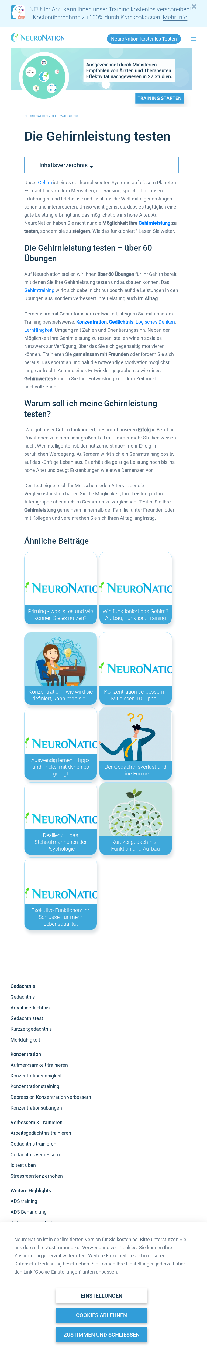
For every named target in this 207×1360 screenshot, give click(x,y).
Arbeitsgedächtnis (30, 1007)
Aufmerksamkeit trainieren (39, 1065)
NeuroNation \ (37, 116)
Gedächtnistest (27, 1018)
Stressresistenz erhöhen (37, 1176)
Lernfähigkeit (38, 330)
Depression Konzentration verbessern (51, 1097)
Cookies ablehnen (101, 1315)
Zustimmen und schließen (102, 1334)
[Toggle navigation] (193, 39)
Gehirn (45, 182)
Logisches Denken (155, 322)
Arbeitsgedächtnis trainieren (41, 1133)
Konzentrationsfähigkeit (36, 1076)
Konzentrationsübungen (36, 1108)
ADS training (24, 1201)
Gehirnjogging (64, 116)
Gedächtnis (121, 322)
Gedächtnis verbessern (35, 1154)
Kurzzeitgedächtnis (31, 1029)
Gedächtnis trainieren (33, 1144)
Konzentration (91, 322)
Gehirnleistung (154, 223)
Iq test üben (23, 1165)
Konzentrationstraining (35, 1086)
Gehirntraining (39, 290)
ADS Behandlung (29, 1212)
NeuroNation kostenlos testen (144, 39)
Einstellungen (101, 1295)
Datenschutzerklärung (38, 1264)
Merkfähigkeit (25, 1040)
